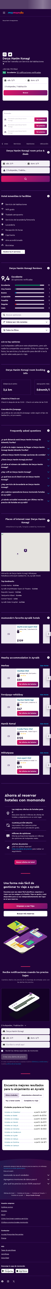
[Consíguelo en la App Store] (21, 1271)
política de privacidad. (13, 1064)
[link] (27, 684)
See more (44, 666)
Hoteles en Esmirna (12, 1142)
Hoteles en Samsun (12, 1145)
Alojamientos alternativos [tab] (31, 1095)
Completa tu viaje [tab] (31, 1101)
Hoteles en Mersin (11, 1122)
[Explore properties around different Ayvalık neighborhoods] (48, 657)
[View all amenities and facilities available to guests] (48, 196)
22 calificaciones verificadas (29, 72)
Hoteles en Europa (23, 1193)
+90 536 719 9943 (10, 69)
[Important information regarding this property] (48, 371)
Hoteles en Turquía (38, 1193)
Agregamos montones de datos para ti (20, 1179)
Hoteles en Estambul (12, 1112)
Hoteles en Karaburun (13, 1132)
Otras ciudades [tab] (11, 1095)
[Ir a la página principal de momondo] (15, 12)
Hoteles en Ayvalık (17, 1195)
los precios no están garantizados (14, 1168)
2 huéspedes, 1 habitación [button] (16, 87)
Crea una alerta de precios (22, 849)
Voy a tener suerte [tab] (13, 1101)
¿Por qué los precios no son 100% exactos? (22, 1184)
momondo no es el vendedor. (16, 1175)
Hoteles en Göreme (12, 1129)
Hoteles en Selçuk (11, 1125)
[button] (4, 12)
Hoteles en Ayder (11, 1135)
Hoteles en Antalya (12, 1119)
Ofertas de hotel (9, 1193)
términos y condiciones (39, 1061)
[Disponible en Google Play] (7, 1271)
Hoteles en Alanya (11, 1139)
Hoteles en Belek (11, 1115)
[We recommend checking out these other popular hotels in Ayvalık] (48, 618)
